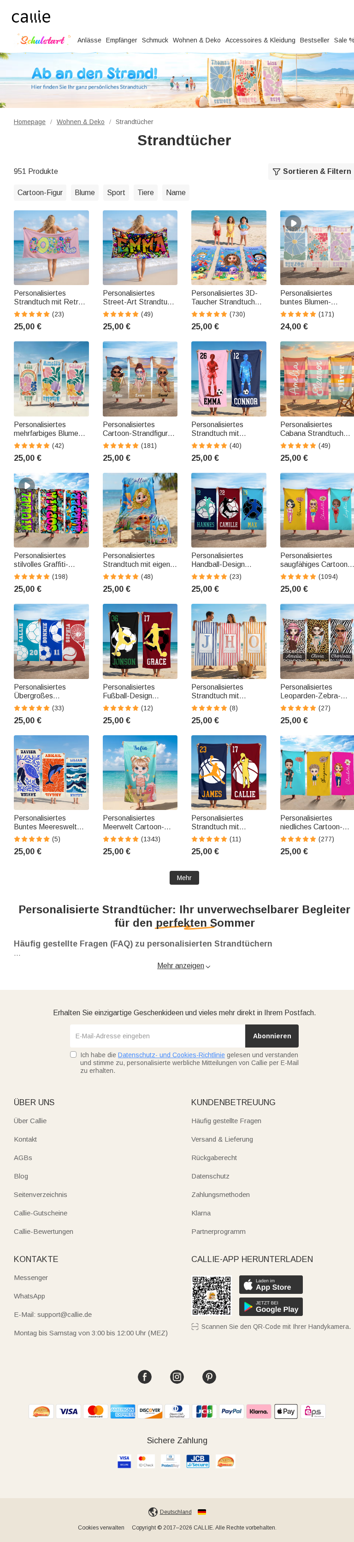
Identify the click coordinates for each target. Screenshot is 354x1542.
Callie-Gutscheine (40, 1213)
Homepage (30, 121)
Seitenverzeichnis (40, 1194)
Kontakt (25, 1139)
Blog (21, 1176)
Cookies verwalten (101, 1527)
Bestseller (315, 40)
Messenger (31, 1277)
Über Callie (30, 1121)
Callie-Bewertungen (43, 1231)
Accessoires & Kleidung (260, 40)
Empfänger (121, 40)
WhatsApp (29, 1296)
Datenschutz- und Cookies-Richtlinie (171, 1055)
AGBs (23, 1157)
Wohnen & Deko (197, 40)
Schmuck (155, 40)
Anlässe (89, 40)
